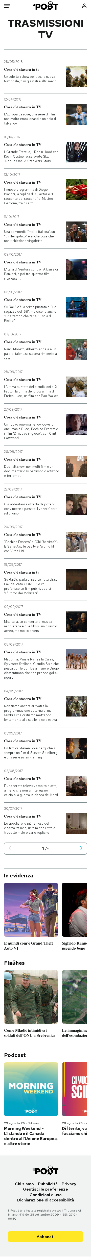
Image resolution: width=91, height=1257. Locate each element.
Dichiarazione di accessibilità (45, 1200)
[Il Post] (46, 5)
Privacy (69, 1184)
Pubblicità (48, 1184)
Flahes (14, 963)
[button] (10, 849)
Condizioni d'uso (46, 1194)
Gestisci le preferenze (45, 1189)
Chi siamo (24, 1184)
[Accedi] (84, 5)
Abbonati (46, 1236)
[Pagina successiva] (81, 849)
